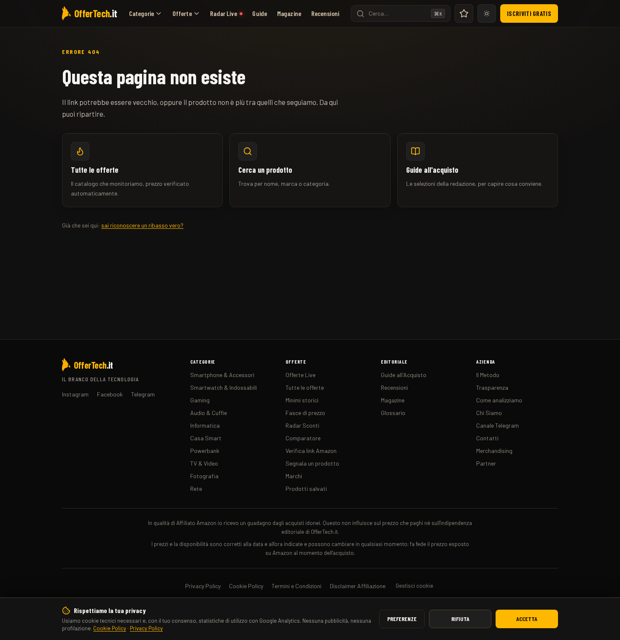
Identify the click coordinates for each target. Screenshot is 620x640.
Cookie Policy (109, 628)
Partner (486, 463)
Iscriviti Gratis (529, 13)
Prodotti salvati (306, 488)
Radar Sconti (302, 425)
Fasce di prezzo (305, 412)
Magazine (289, 13)
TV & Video (204, 463)
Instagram (75, 394)
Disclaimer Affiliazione (357, 585)
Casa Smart (205, 438)
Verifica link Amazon (311, 450)
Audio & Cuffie (208, 412)
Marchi (294, 475)
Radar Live (223, 13)
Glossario (393, 412)
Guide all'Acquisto (403, 374)
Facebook (110, 394)
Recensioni (325, 13)
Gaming (200, 400)
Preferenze (402, 618)
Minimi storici (302, 400)
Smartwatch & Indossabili (223, 387)
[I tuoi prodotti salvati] (464, 13)
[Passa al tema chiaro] (486, 13)
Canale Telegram (497, 425)
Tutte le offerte (305, 387)
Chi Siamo (489, 412)
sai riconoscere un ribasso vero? (142, 225)
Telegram (143, 394)
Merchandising (494, 450)
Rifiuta (460, 618)
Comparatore (303, 438)
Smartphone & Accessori (222, 374)
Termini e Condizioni (296, 585)
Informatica (205, 425)
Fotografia (204, 475)
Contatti (487, 438)
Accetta (526, 618)
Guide (259, 13)
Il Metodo (487, 374)
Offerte (182, 13)
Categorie (141, 13)
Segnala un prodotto (312, 463)
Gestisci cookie (414, 585)
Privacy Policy (146, 628)
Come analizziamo (499, 400)
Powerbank (204, 450)
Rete (196, 488)
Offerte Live (300, 374)
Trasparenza (492, 387)
